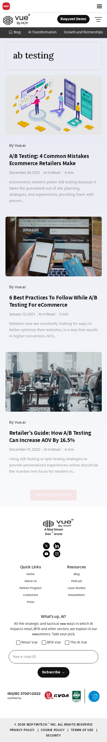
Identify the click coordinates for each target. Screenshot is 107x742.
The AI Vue (78, 642)
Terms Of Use (83, 730)
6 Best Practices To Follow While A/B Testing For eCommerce (53, 301)
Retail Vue (29, 642)
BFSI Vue (54, 642)
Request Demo (73, 19)
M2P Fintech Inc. (42, 724)
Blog (17, 32)
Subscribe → (53, 672)
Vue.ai (20, 145)
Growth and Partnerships (83, 32)
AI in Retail (52, 173)
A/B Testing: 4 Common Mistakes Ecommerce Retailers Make (49, 159)
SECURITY (53, 735)
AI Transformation (42, 32)
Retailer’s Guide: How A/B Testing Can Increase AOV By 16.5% (50, 436)
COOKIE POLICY (53, 730)
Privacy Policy (23, 730)
